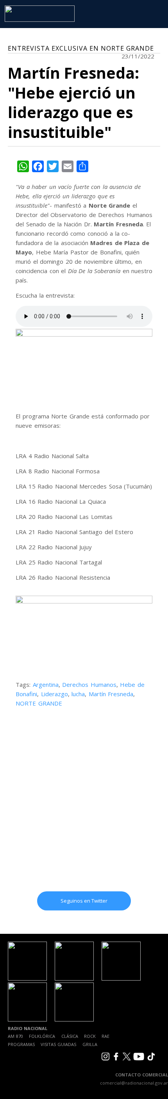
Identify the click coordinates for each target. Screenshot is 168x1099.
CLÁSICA (69, 1036)
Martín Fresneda (111, 694)
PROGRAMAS (21, 1044)
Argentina (46, 684)
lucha (78, 694)
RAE (105, 1036)
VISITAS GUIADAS (58, 1044)
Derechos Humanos (89, 684)
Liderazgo (54, 694)
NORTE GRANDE (39, 703)
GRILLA (89, 1044)
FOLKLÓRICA (42, 1036)
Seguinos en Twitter (84, 900)
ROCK (90, 1036)
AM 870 (15, 1036)
